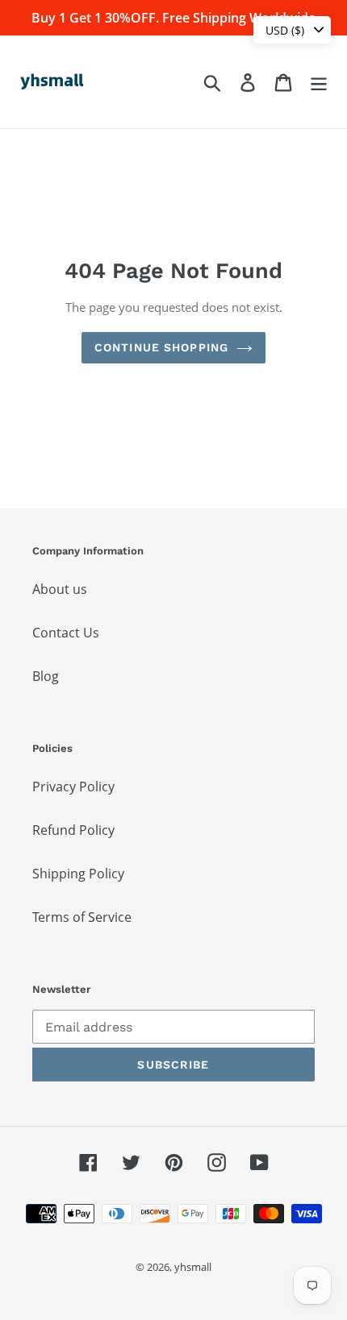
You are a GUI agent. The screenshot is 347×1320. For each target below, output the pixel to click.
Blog (45, 676)
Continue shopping (161, 347)
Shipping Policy (78, 873)
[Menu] (319, 82)
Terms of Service (82, 917)
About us (59, 589)
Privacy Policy (73, 786)
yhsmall (192, 1267)
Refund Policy (73, 830)
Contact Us (65, 632)
